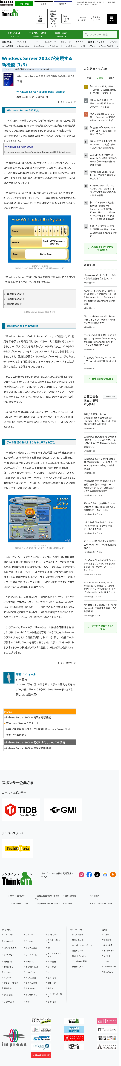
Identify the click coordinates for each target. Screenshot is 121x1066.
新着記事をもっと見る (102, 378)
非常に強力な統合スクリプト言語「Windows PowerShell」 (39, 729)
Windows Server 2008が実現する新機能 (27, 748)
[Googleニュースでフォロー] (105, 874)
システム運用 (31, 983)
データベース (31, 954)
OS (49, 948)
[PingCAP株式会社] (21, 809)
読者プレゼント (66, 18)
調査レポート (77, 950)
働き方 (50, 988)
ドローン (88, 4)
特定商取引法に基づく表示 (48, 903)
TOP (5, 69)
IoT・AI (95, 2)
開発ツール (30, 961)
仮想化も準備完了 (16, 735)
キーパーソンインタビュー (83, 945)
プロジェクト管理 (11, 983)
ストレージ (66, 42)
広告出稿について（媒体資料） (47, 897)
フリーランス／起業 (55, 995)
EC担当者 (88, 2)
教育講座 (94, 4)
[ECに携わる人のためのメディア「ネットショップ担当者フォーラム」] (74, 1039)
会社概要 (68, 903)
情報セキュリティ (79, 955)
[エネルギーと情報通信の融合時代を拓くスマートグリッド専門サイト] (41, 1039)
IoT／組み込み (10, 948)
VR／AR (7, 977)
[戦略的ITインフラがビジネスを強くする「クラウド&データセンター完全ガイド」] (41, 1021)
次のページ (71, 102)
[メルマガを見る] (81, 874)
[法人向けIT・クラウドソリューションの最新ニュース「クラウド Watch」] (74, 1030)
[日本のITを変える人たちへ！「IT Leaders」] (107, 1030)
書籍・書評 (108, 945)
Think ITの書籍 (107, 46)
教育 (28, 1001)
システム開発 (31, 948)
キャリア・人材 (31, 995)
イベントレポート (55, 46)
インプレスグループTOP (102, 903)
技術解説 (107, 939)
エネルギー (80, 4)
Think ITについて (82, 18)
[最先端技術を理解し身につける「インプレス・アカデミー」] (107, 1047)
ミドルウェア (9, 954)
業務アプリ (8, 967)
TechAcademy (110, 966)
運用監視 (8, 988)
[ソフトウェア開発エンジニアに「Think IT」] (74, 1021)
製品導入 (62, 4)
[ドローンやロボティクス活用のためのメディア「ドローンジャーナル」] (74, 1047)
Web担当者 (80, 2)
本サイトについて (17, 895)
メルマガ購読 (40, 18)
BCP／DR (52, 983)
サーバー (35, 42)
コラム (106, 961)
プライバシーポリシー (19, 903)
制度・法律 (52, 1001)
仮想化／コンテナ (96, 42)
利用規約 (95, 895)
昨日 (89, 77)
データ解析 (52, 967)
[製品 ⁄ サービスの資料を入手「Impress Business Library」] (107, 1039)
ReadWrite (108, 972)
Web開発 (52, 961)
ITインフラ (21, 42)
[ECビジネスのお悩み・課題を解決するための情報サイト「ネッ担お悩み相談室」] (41, 1056)
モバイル (7, 972)
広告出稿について (96, 18)
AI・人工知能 (8, 46)
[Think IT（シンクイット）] (17, 882)
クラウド (79, 42)
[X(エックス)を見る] (97, 874)
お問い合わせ (70, 895)
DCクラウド (103, 2)
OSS (49, 972)
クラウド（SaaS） (32, 967)
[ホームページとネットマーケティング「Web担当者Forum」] (107, 1021)
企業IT (43, 4)
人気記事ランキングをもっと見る (102, 248)
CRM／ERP (31, 972)
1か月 (112, 77)
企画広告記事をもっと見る (102, 627)
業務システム (77, 939)
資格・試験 (8, 995)
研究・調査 (111, 2)
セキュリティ (31, 988)
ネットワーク (50, 42)
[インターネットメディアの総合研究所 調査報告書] (41, 1030)
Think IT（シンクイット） (15, 12)
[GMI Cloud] (63, 809)
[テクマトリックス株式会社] (17, 848)
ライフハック (9, 1001)
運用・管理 (52, 977)
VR (84, 46)
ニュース (107, 934)
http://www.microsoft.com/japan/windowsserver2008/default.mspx (37, 152)
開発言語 (8, 961)
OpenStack (39, 46)
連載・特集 (7, 42)
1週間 (100, 77)
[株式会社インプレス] (14, 1038)
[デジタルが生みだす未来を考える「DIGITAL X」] (41, 1047)
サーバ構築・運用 (17, 69)
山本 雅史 (28, 97)
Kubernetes (24, 46)
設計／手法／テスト (54, 954)
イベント (107, 955)
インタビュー (73, 46)
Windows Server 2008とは (22, 723)
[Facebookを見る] (89, 874)
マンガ (92, 46)
